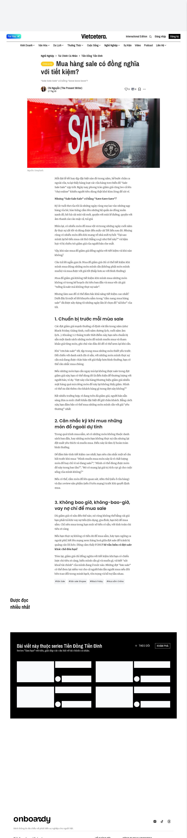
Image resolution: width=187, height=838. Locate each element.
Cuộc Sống (92, 45)
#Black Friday (96, 581)
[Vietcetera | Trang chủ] (94, 36)
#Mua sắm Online (115, 581)
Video (138, 45)
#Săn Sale (60, 581)
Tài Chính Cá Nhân (67, 56)
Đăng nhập (160, 36)
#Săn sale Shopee (77, 581)
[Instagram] (155, 821)
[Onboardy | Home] (33, 819)
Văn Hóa (42, 45)
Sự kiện (128, 45)
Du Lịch (57, 45)
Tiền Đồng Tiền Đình (92, 56)
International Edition (136, 36)
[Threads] (169, 821)
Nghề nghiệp (47, 56)
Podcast (148, 45)
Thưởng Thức (74, 45)
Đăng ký (174, 36)
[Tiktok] (162, 821)
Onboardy (47, 64)
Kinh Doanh (26, 45)
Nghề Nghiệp (111, 45)
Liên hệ (160, 45)
